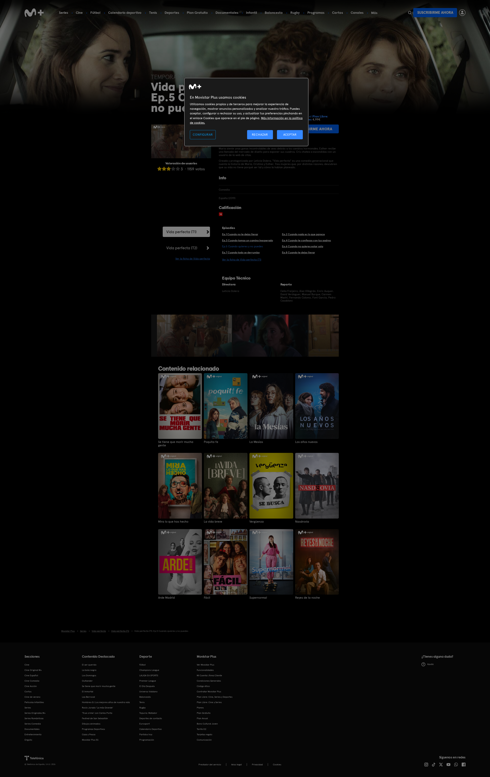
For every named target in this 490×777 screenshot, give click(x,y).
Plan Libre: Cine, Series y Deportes (214, 697)
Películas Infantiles (34, 702)
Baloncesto (274, 13)
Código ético (203, 686)
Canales (357, 13)
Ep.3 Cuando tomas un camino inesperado (247, 240)
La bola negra (89, 670)
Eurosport (144, 723)
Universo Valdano (148, 691)
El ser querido (89, 664)
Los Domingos (89, 675)
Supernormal (258, 597)
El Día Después (147, 686)
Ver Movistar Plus (205, 664)
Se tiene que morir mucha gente (175, 443)
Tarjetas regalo (204, 734)
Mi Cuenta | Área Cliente (209, 675)
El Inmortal (87, 691)
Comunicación (204, 739)
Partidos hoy (145, 734)
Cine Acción (30, 686)
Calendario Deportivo (150, 729)
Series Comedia (32, 723)
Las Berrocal (88, 697)
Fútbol (95, 13)
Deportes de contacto (150, 718)
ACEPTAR (290, 134)
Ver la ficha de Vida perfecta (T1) (241, 259)
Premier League (147, 680)
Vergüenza (256, 521)
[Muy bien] (178, 169)
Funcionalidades (205, 670)
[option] (195, 336)
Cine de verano (32, 697)
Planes (200, 707)
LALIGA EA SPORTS (148, 675)
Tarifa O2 (201, 729)
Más (374, 13)
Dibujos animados (91, 723)
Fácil (207, 597)
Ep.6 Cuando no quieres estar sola (302, 246)
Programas (315, 13)
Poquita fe (211, 442)
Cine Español (31, 675)
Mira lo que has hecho (173, 521)
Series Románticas (33, 718)
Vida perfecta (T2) (181, 248)
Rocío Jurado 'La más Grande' (97, 707)
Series (63, 13)
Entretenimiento (33, 734)
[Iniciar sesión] (462, 12)
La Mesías (256, 442)
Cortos (337, 13)
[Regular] (169, 169)
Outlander (87, 680)
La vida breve (213, 521)
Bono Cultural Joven (207, 723)
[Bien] (173, 169)
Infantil (251, 13)
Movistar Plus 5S (90, 739)
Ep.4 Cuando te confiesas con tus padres (306, 240)
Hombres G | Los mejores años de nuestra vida (106, 702)
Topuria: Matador (148, 713)
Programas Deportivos (93, 729)
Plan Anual (202, 718)
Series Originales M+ (35, 713)
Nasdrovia (302, 521)
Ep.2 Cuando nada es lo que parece (303, 234)
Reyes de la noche (307, 597)
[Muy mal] (159, 169)
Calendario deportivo (124, 13)
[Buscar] (409, 12)
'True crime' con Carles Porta (97, 713)
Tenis (153, 13)
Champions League (149, 670)
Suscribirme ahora (435, 12)
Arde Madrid (166, 597)
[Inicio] (34, 12)
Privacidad (257, 764)
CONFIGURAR (203, 134)
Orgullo (28, 739)
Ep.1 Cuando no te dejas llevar (240, 234)
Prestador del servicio (209, 764)
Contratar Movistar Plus (209, 691)
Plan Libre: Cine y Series (209, 702)
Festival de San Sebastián (95, 718)
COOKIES (277, 764)
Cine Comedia (31, 680)
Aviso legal (236, 764)
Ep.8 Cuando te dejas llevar (298, 252)
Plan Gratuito (197, 13)
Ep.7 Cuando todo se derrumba (241, 252)
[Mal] (164, 169)
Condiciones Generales (209, 680)
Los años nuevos (306, 442)
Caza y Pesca (88, 734)
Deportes (172, 13)
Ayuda (430, 664)
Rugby (295, 13)
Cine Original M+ (33, 670)
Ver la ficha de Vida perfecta (192, 258)
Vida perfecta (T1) (181, 231)
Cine (79, 13)
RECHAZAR (260, 134)
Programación (146, 739)
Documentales (227, 13)
